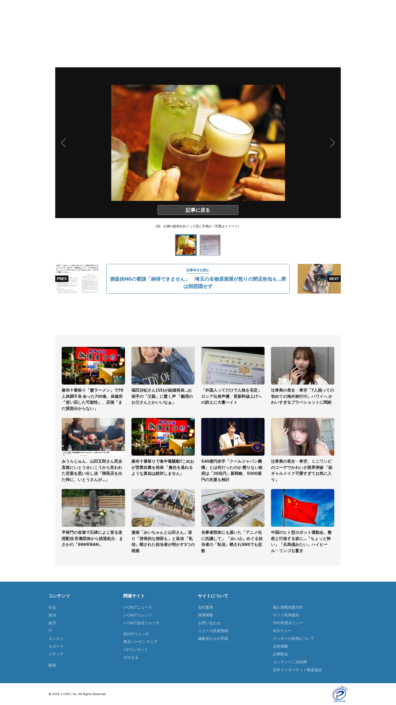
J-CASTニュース (137, 607)
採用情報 (205, 615)
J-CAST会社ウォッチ (141, 622)
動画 (52, 665)
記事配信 (280, 654)
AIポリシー (282, 630)
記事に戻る (198, 210)
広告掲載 (280, 646)
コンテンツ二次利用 (290, 661)
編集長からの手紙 (213, 638)
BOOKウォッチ (136, 633)
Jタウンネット (135, 649)
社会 (52, 607)
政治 (52, 615)
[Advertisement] (198, 314)
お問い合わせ (209, 622)
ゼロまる (130, 657)
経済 (52, 622)
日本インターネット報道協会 (297, 669)
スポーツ (56, 646)
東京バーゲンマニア (140, 641)
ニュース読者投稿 (213, 630)
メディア (56, 654)
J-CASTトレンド (137, 615)
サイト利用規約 (286, 615)
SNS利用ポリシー (288, 622)
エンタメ (56, 638)
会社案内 (205, 607)
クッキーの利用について (293, 638)
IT (50, 630)
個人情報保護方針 (288, 607)
